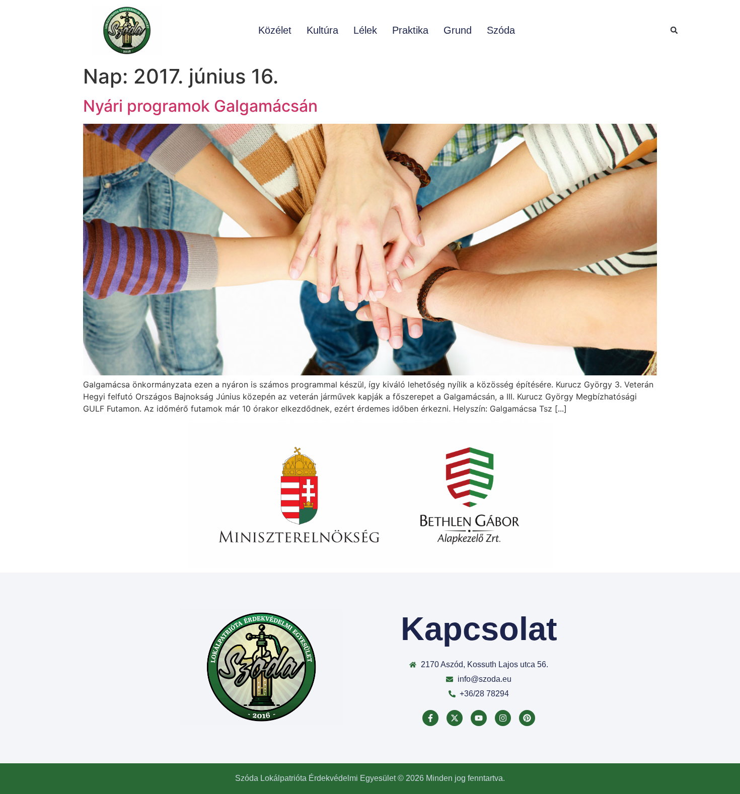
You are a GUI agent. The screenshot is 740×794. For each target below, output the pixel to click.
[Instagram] (503, 718)
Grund (457, 30)
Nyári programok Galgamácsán (200, 106)
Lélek (365, 30)
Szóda (501, 30)
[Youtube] (479, 718)
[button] (674, 30)
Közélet (274, 30)
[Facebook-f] (430, 718)
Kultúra (322, 30)
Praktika (410, 30)
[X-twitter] (455, 718)
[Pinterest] (527, 718)
